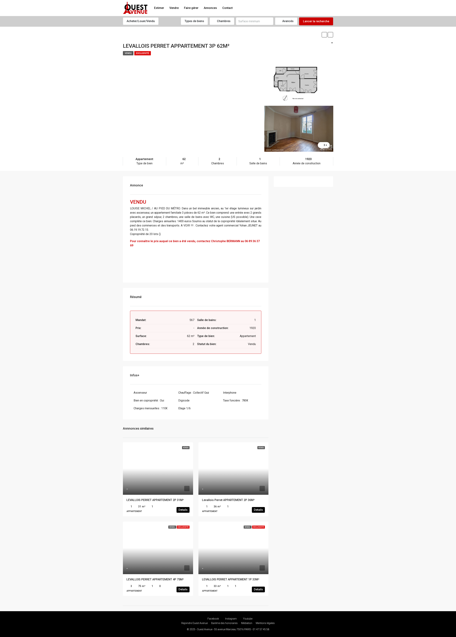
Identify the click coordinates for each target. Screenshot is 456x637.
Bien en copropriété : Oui (149, 400)
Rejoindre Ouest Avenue (194, 623)
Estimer (159, 8)
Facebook (213, 618)
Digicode (184, 400)
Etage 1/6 (184, 408)
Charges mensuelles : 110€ (151, 408)
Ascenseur (140, 392)
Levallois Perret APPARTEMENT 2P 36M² (228, 500)
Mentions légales (265, 623)
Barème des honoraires (224, 623)
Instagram (231, 618)
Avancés (288, 21)
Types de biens (194, 21)
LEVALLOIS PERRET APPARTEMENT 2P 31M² (155, 500)
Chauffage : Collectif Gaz (193, 392)
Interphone (229, 392)
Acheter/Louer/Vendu (141, 21)
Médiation (246, 623)
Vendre (174, 8)
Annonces (210, 8)
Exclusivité (142, 53)
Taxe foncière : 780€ (235, 400)
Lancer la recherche (316, 21)
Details (183, 509)
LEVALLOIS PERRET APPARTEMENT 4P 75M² (155, 579)
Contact (227, 8)
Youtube (247, 618)
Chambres (223, 21)
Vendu (128, 53)
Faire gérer (191, 8)
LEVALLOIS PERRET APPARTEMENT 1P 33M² (230, 579)
